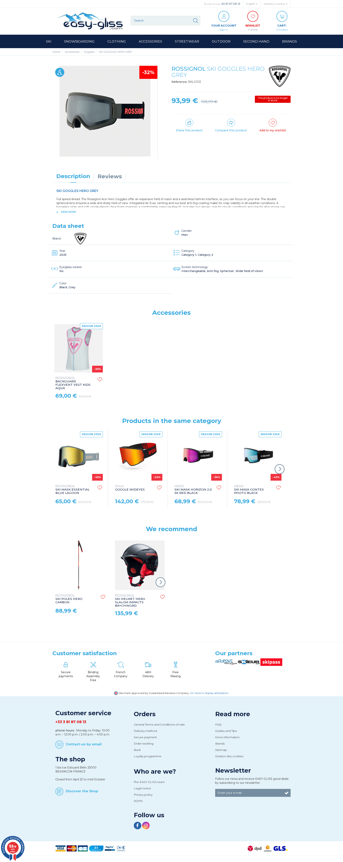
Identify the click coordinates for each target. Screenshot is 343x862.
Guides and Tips (226, 731)
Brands (220, 743)
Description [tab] (73, 176)
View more (68, 211)
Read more (232, 714)
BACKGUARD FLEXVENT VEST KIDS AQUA (73, 383)
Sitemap (221, 750)
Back (137, 750)
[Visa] (60, 848)
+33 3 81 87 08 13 (70, 722)
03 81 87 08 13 (230, 3)
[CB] (83, 848)
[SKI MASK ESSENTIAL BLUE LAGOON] (78, 456)
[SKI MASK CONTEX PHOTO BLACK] (257, 456)
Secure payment (145, 737)
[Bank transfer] (121, 848)
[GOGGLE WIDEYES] (138, 456)
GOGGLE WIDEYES (130, 488)
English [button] (251, 3)
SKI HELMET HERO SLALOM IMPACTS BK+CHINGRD (130, 600)
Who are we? (155, 771)
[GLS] (281, 848)
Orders (145, 714)
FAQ (218, 724)
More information (227, 737)
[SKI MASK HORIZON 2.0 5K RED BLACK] (198, 456)
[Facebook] (138, 826)
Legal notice (142, 788)
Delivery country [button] (274, 3)
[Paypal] (110, 848)
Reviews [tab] (110, 176)
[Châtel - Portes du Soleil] (226, 662)
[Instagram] (146, 826)
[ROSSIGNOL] (280, 76)
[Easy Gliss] (90, 21)
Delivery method (145, 731)
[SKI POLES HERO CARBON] (80, 565)
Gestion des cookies (229, 756)
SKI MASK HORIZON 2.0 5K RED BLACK (193, 490)
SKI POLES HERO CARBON (68, 599)
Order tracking (143, 743)
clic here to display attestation (209, 693)
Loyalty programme (147, 756)
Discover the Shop (82, 791)
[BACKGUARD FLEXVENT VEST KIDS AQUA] (78, 348)
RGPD (138, 801)
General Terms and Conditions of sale (159, 724)
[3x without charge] (96, 848)
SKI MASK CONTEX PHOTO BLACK (249, 490)
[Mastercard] (71, 848)
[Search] (195, 20)
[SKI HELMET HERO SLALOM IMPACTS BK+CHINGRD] (140, 565)
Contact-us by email (84, 744)
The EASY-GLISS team (149, 782)
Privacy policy (143, 794)
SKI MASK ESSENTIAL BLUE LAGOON (72, 490)
